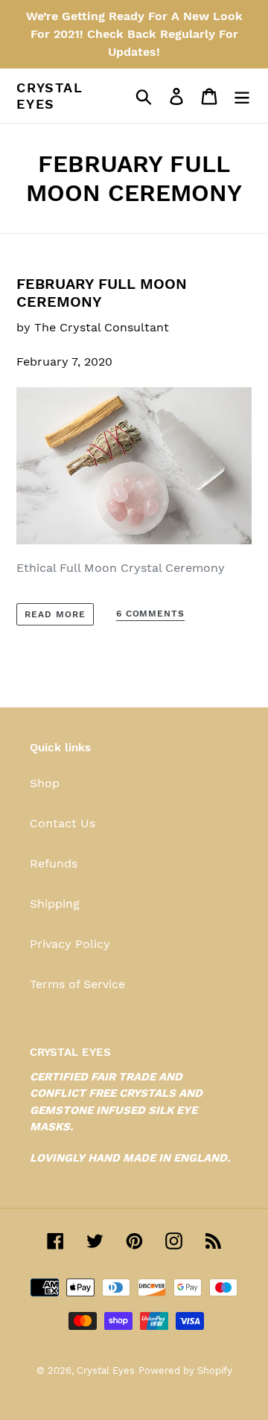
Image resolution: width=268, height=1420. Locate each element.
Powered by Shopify (185, 1370)
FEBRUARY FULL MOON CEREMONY (101, 293)
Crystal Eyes (49, 96)
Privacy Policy (70, 944)
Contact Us (62, 823)
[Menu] (242, 95)
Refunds (53, 863)
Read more (55, 614)
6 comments (150, 613)
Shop (45, 783)
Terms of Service (77, 984)
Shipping (55, 904)
